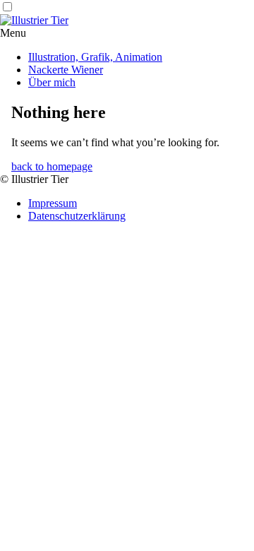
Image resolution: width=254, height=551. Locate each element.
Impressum (52, 203)
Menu (13, 33)
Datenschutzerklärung (77, 216)
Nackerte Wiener (65, 70)
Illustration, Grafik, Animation (95, 57)
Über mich (51, 82)
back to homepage (51, 166)
